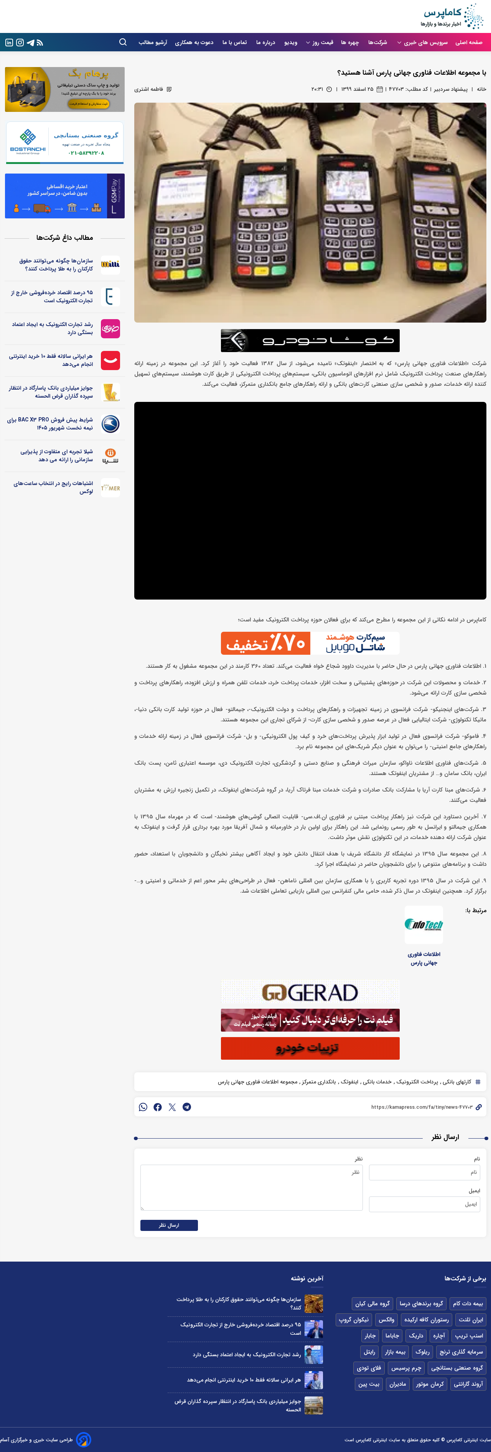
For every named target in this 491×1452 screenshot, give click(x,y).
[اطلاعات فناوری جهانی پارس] (424, 925)
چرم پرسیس (406, 1368)
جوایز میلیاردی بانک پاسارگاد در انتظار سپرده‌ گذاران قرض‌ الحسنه (51, 392)
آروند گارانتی (468, 1384)
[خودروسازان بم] (110, 424)
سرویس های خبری (426, 42)
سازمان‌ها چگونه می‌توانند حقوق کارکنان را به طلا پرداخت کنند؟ (56, 265)
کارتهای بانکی (456, 1082)
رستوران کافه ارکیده (426, 1319)
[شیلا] (110, 455)
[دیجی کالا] (110, 360)
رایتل (369, 1352)
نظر (359, 1159)
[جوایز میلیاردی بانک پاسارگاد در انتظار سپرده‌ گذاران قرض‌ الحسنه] (313, 1405)
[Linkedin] (9, 42)
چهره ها (351, 42)
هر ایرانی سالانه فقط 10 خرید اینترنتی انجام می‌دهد (51, 360)
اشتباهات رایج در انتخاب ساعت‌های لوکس (53, 487)
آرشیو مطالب (152, 42)
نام (477, 1159)
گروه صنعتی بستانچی (457, 1368)
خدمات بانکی (376, 1082)
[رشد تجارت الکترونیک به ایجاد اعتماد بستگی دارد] (313, 1354)
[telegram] (187, 1107)
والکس (386, 1319)
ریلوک (422, 1352)
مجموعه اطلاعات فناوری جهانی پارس (257, 1082)
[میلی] (110, 265)
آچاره (439, 1336)
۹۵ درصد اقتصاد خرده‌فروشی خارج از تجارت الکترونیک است (52, 296)
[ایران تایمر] (110, 487)
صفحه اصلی (469, 42)
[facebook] (157, 1107)
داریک (416, 1336)
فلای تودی (369, 1368)
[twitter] (172, 1107)
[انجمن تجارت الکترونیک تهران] (110, 296)
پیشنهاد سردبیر (451, 89)
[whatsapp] (143, 1107)
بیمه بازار (395, 1352)
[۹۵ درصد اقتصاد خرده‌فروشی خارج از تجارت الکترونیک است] (313, 1329)
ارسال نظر (169, 1225)
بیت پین (368, 1384)
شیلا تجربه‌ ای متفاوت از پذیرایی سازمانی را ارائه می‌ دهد (56, 455)
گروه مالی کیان (372, 1303)
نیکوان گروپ (354, 1319)
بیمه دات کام (468, 1303)
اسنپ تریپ (469, 1336)
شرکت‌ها (378, 42)
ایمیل (474, 1191)
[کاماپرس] (451, 16)
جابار (370, 1336)
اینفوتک (348, 1082)
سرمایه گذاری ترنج (461, 1352)
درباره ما (266, 42)
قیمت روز (323, 42)
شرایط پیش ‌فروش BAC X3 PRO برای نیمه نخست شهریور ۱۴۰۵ (50, 424)
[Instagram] (20, 42)
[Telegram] (30, 42)
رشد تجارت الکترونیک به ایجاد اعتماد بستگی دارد (52, 328)
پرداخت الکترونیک (416, 1082)
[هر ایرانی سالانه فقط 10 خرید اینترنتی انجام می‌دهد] (313, 1380)
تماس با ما (235, 42)
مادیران (397, 1384)
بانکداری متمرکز (318, 1082)
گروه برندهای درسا (421, 1303)
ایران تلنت (471, 1319)
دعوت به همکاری (195, 42)
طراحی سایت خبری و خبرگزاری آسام (36, 1440)
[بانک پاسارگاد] (110, 392)
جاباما (392, 1336)
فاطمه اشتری (148, 89)
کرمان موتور (430, 1384)
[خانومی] (110, 328)
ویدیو (290, 42)
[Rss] (40, 42)
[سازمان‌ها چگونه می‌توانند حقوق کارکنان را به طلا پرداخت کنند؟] (313, 1303)
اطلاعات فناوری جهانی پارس (424, 958)
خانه (481, 89)
